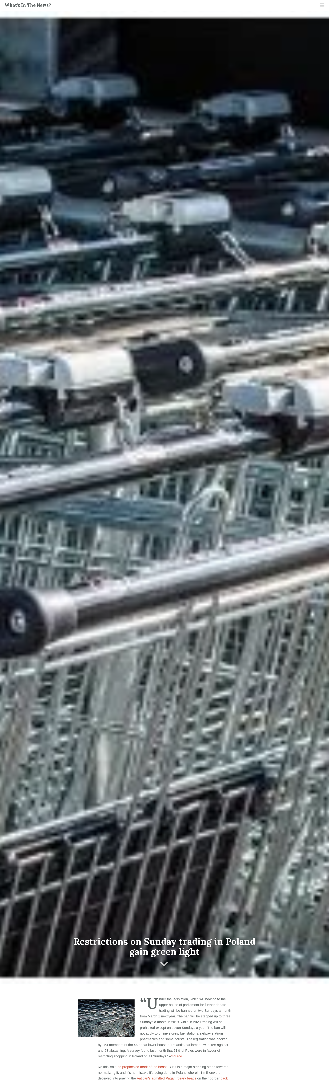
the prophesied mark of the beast (142, 1067)
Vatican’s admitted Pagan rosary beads (166, 1078)
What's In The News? (28, 5)
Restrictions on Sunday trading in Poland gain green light (165, 946)
